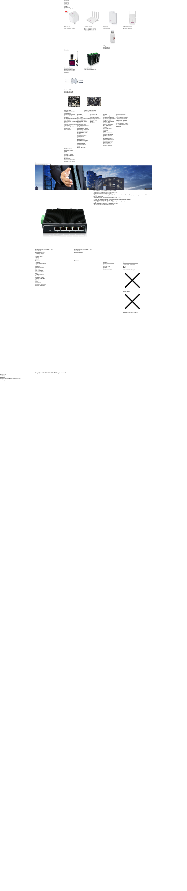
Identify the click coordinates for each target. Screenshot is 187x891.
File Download (39, 270)
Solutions (66, 2)
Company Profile (39, 277)
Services (66, 3)
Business (37, 266)
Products (66, 0)
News (66, 6)
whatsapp (2, 380)
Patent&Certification (40, 278)
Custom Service (39, 274)
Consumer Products (40, 263)
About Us (66, 4)
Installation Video (39, 271)
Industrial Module (39, 267)
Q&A (36, 273)
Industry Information (40, 285)
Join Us (37, 280)
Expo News (38, 282)
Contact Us (67, 7)
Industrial (37, 265)
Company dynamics (40, 284)
